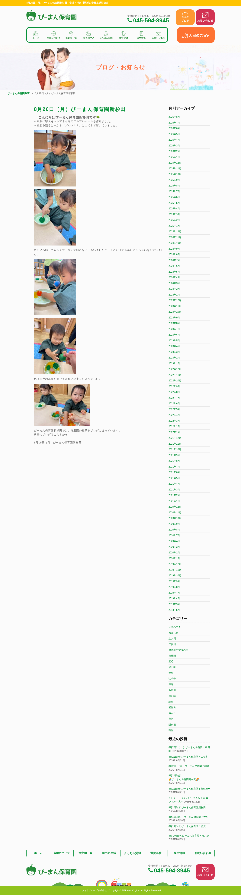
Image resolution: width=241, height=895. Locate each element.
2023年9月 (174, 317)
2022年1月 (174, 432)
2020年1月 (174, 558)
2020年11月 (175, 512)
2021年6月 (174, 472)
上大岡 (172, 638)
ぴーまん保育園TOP (19, 93)
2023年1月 (174, 363)
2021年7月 (174, 466)
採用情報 (179, 853)
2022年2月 (174, 426)
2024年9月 (174, 248)
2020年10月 (175, 518)
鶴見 (171, 730)
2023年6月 (174, 334)
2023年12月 (175, 300)
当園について (61, 853)
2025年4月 (174, 208)
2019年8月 (174, 587)
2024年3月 (174, 283)
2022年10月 (175, 380)
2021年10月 (175, 449)
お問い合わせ (202, 853)
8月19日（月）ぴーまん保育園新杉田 (57, 442)
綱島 (171, 701)
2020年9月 (174, 524)
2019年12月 (175, 564)
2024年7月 (174, 260)
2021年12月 (175, 438)
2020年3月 (174, 547)
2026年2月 (174, 151)
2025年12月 (175, 162)
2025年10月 (175, 174)
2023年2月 (174, 357)
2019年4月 (174, 598)
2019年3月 (174, 604)
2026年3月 (174, 145)
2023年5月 (174, 340)
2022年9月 (174, 386)
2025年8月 (174, 185)
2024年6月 (174, 265)
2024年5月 (174, 271)
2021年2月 (174, 495)
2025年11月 (175, 168)
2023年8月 (174, 323)
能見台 (172, 707)
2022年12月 (175, 369)
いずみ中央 (175, 627)
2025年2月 (174, 220)
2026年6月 (174, 128)
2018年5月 (174, 610)
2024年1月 (174, 294)
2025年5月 (174, 203)
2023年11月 (175, 306)
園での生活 (109, 853)
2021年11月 (175, 443)
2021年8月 (174, 460)
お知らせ (173, 632)
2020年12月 (175, 506)
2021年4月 (174, 483)
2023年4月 (174, 346)
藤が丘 (172, 713)
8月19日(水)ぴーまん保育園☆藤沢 (187, 826)
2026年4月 (174, 139)
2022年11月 (175, 375)
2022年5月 (174, 409)
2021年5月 (174, 478)
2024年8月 (174, 254)
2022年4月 (174, 415)
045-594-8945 (151, 20)
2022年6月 (174, 403)
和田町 (172, 667)
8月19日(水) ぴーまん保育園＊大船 (188, 816)
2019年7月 (174, 592)
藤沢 (171, 718)
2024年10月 (175, 243)
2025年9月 (174, 180)
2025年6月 (174, 197)
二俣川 (172, 644)
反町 (171, 661)
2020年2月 (174, 552)
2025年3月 (174, 214)
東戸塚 (172, 695)
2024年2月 (174, 288)
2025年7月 (174, 191)
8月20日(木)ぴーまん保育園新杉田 (187, 807)
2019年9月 (174, 581)
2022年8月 (174, 392)
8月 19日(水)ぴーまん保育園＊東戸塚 (189, 835)
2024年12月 (175, 231)
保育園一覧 (85, 853)
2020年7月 (174, 535)
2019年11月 (175, 569)
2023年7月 (174, 329)
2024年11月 (175, 237)
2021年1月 (174, 501)
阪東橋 (172, 724)
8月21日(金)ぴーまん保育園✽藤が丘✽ (189, 788)
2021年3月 (174, 489)
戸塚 (171, 684)
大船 (171, 672)
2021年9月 (174, 455)
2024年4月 (174, 277)
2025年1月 (174, 225)
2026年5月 (174, 134)
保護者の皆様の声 (178, 650)
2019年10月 (175, 575)
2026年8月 (174, 116)
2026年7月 (174, 122)
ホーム (38, 853)
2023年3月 (174, 352)
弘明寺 (172, 678)
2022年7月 (174, 397)
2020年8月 (174, 529)
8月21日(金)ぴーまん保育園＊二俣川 (188, 756)
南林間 (172, 655)
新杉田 (172, 690)
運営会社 (156, 853)
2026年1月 (174, 157)
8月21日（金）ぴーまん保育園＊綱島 (189, 766)
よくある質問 (132, 853)
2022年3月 (174, 420)
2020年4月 (174, 541)
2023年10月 (175, 311)
